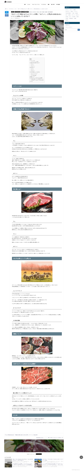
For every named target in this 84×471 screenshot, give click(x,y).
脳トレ (72, 11)
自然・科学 (52, 4)
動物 (48, 4)
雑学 (25, 4)
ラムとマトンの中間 (35, 61)
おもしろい (68, 11)
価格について (32, 76)
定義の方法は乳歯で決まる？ (35, 62)
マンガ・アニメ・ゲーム (36, 4)
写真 (67, 18)
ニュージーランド (35, 73)
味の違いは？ (32, 67)
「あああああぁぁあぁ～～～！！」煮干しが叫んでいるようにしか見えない (49, 437)
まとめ (31, 81)
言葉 (67, 16)
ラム (32, 68)
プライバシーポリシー (68, 27)
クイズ (76, 11)
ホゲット (33, 66)
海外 (78, 16)
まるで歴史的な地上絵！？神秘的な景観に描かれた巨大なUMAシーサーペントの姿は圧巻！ (22, 434)
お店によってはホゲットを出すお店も (38, 80)
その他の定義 (34, 75)
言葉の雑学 (71, 18)
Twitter (77, 13)
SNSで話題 (58, 4)
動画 (75, 18)
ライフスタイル (43, 4)
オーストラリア (34, 74)
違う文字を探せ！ (69, 13)
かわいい (68, 9)
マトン (33, 69)
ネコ (71, 9)
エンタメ (28, 4)
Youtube (74, 16)
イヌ (70, 16)
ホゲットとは (32, 60)
